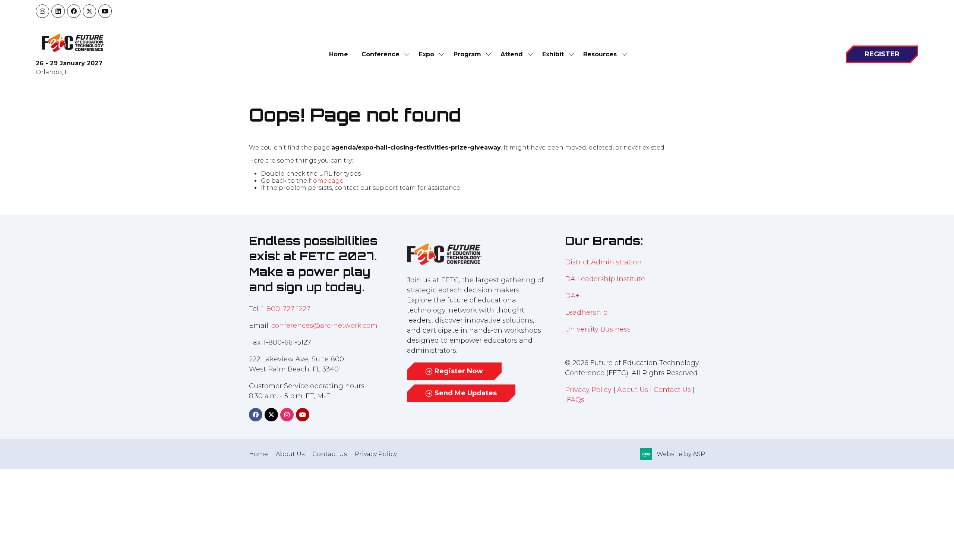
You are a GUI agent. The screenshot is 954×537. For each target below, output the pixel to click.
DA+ (572, 296)
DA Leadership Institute (606, 279)
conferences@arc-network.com (324, 325)
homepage (326, 180)
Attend (511, 54)
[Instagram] (42, 11)
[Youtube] (105, 11)
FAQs (575, 400)
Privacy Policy (588, 390)
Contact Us (672, 390)
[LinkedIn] (58, 11)
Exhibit (553, 54)
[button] (882, 54)
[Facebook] (73, 11)
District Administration (603, 262)
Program (467, 54)
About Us (632, 390)
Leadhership (586, 312)
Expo (426, 54)
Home (338, 54)
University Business (598, 329)
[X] (89, 11)
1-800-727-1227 (286, 309)
